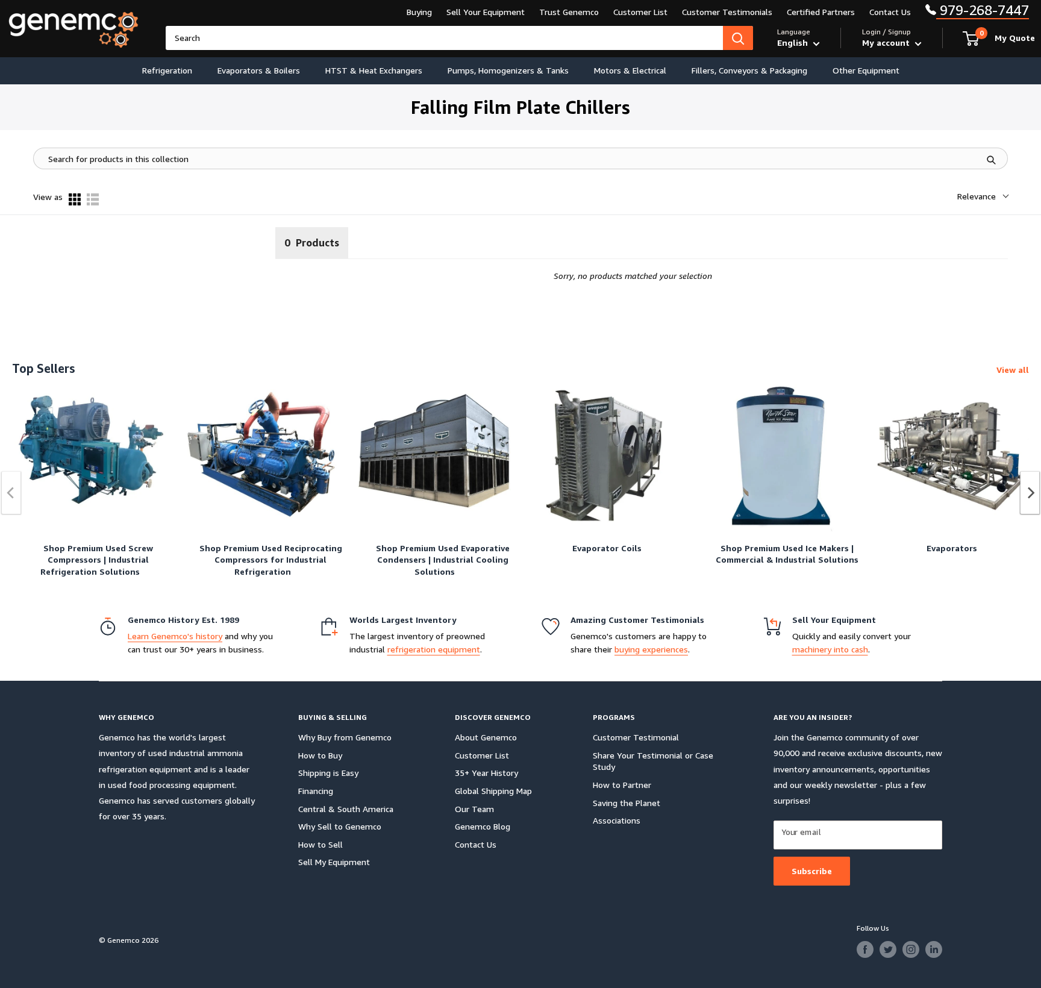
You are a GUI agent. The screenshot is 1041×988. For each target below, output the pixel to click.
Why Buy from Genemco (345, 737)
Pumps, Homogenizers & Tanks (508, 70)
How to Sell (320, 844)
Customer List (640, 12)
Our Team (474, 809)
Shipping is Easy (328, 773)
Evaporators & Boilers (258, 70)
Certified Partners (821, 12)
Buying (419, 12)
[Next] (1030, 493)
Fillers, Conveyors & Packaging (749, 70)
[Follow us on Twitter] (888, 949)
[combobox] (444, 38)
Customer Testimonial (636, 737)
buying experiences (651, 649)
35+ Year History (486, 773)
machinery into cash (830, 649)
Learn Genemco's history (175, 636)
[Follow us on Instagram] (910, 949)
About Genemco (486, 737)
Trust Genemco (569, 12)
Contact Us (890, 12)
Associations (616, 820)
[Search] (738, 38)
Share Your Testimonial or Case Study (653, 761)
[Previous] (11, 493)
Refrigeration (167, 70)
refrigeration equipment (433, 649)
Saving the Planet (626, 803)
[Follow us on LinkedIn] (933, 949)
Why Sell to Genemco (339, 826)
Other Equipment (866, 70)
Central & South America (345, 809)
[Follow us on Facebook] (865, 949)
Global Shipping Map (493, 791)
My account (887, 42)
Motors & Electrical (630, 70)
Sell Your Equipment (485, 12)
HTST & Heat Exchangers (373, 70)
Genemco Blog (482, 826)
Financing (315, 791)
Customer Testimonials (727, 12)
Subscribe (812, 871)
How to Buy (320, 755)
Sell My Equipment (334, 862)
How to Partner (622, 785)
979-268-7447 (982, 10)
